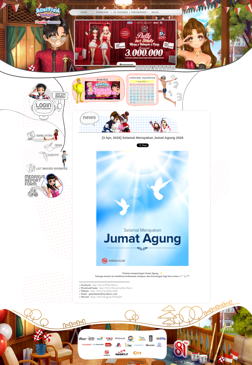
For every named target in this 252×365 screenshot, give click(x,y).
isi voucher (120, 12)
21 (149, 97)
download (102, 12)
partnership (138, 12)
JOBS (162, 4)
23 (131, 100)
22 (152, 97)
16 (131, 97)
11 (138, 94)
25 (138, 100)
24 (134, 100)
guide (84, 12)
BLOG (153, 4)
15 (152, 94)
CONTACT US (174, 4)
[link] (105, 285)
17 (134, 97)
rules (155, 12)
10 (173, 67)
